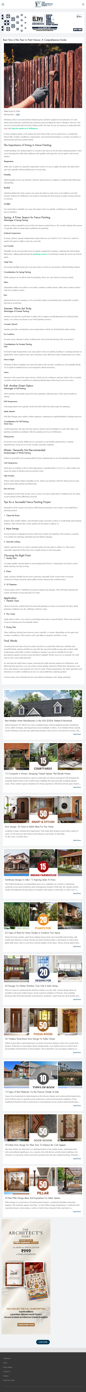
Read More (77, 734)
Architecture (7, 1358)
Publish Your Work (9, 1380)
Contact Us (6, 1372)
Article (5, 1363)
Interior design (7, 1367)
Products (5, 1376)
